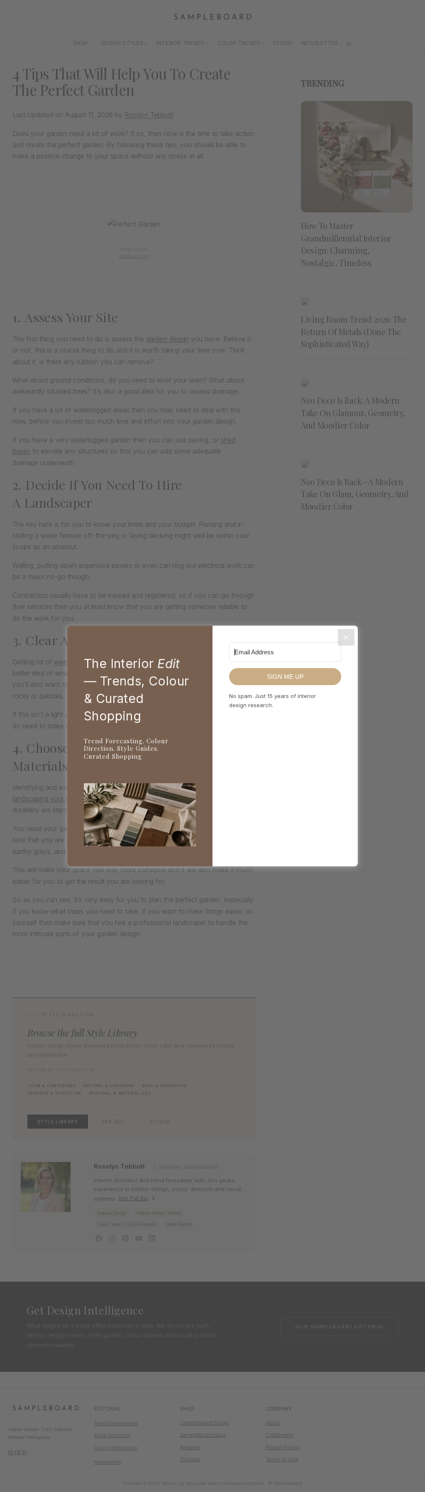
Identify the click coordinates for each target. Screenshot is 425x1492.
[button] (140, 816)
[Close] (346, 637)
